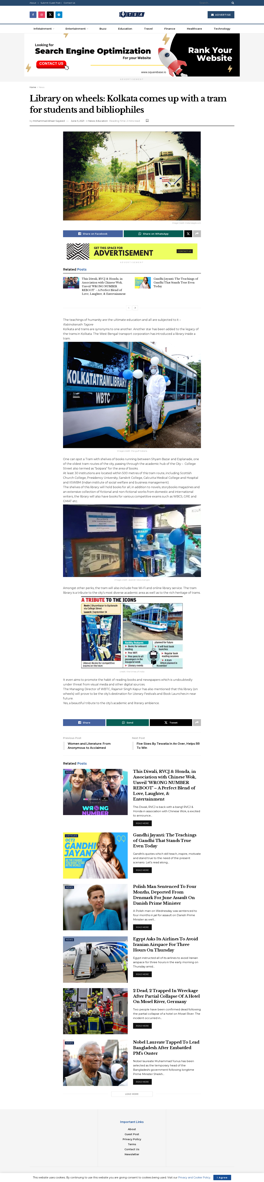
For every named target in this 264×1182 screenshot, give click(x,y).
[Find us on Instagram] (41, 14)
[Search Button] (232, 3)
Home (33, 87)
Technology (222, 28)
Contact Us (69, 2)
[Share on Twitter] (188, 233)
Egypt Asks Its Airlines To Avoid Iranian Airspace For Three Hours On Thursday (165, 945)
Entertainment (76, 28)
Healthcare (194, 28)
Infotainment (43, 28)
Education (125, 28)
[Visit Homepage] (132, 14)
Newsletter (132, 1154)
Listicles (71, 835)
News (41, 87)
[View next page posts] (135, 307)
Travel (148, 28)
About (132, 1129)
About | (34, 2)
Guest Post (132, 1134)
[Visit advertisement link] (132, 54)
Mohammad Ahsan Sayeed (49, 120)
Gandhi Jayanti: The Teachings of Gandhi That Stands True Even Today (176, 282)
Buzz (102, 28)
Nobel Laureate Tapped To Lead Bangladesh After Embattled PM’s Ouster (166, 1048)
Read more (144, 822)
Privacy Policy (132, 1139)
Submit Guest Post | (51, 2)
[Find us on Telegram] (58, 14)
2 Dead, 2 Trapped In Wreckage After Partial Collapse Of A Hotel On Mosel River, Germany (166, 996)
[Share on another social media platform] (197, 233)
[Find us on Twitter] (50, 14)
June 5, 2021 (77, 120)
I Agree (222, 1177)
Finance (169, 28)
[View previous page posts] (128, 307)
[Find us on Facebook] (33, 14)
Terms (132, 1144)
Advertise (222, 14)
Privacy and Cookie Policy (194, 1177)
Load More (132, 1094)
